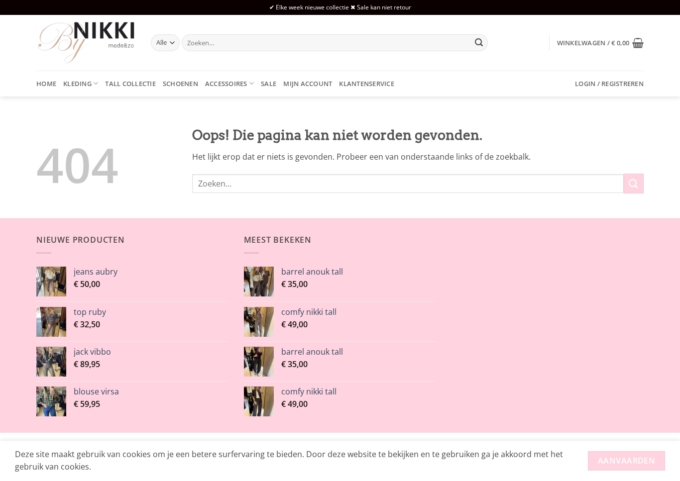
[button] (600, 43)
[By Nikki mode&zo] (86, 42)
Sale (268, 83)
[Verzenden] (478, 42)
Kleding (77, 83)
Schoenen (180, 83)
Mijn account (307, 83)
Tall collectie (130, 83)
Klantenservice (366, 83)
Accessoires (226, 83)
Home (46, 83)
